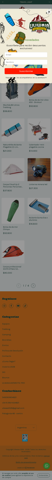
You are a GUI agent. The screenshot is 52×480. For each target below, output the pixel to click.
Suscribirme (26, 71)
